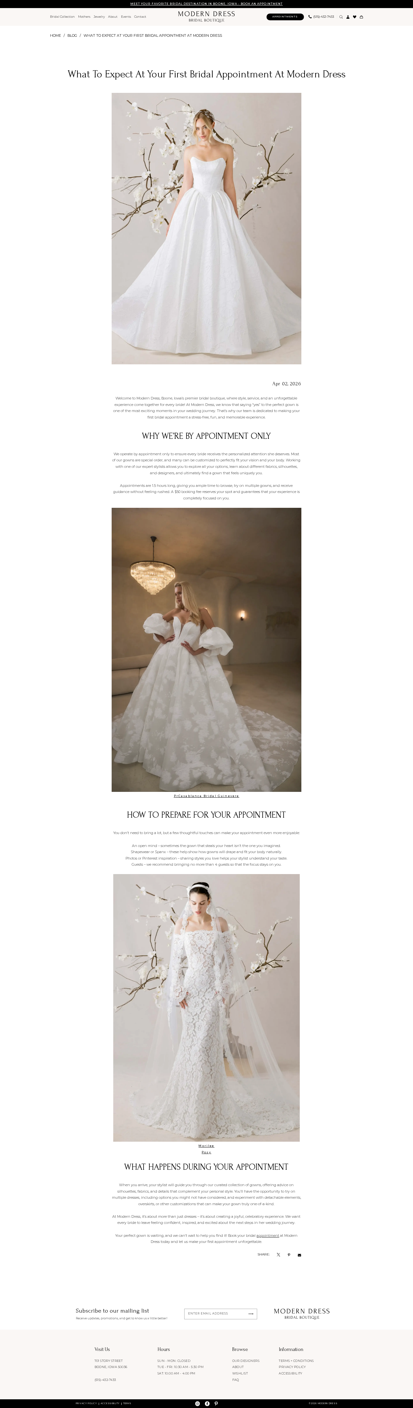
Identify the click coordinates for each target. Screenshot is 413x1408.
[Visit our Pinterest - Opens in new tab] (216, 1403)
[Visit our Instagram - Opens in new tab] (197, 1403)
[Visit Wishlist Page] (354, 17)
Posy (206, 1152)
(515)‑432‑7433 (105, 1380)
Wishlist (240, 1373)
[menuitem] (62, 17)
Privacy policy (292, 1367)
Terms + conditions (296, 1361)
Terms (127, 1403)
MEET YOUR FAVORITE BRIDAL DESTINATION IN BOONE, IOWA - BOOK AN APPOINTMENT (206, 3)
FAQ (235, 1380)
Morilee (206, 1145)
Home (55, 35)
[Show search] (341, 17)
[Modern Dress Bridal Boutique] (206, 16)
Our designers (245, 1361)
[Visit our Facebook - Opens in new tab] (207, 1403)
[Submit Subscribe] (251, 1314)
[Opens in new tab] (278, 1254)
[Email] (299, 1254)
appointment (268, 1235)
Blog (72, 35)
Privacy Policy (86, 1403)
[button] (348, 17)
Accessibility (290, 1373)
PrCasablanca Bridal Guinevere (206, 796)
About (238, 1367)
